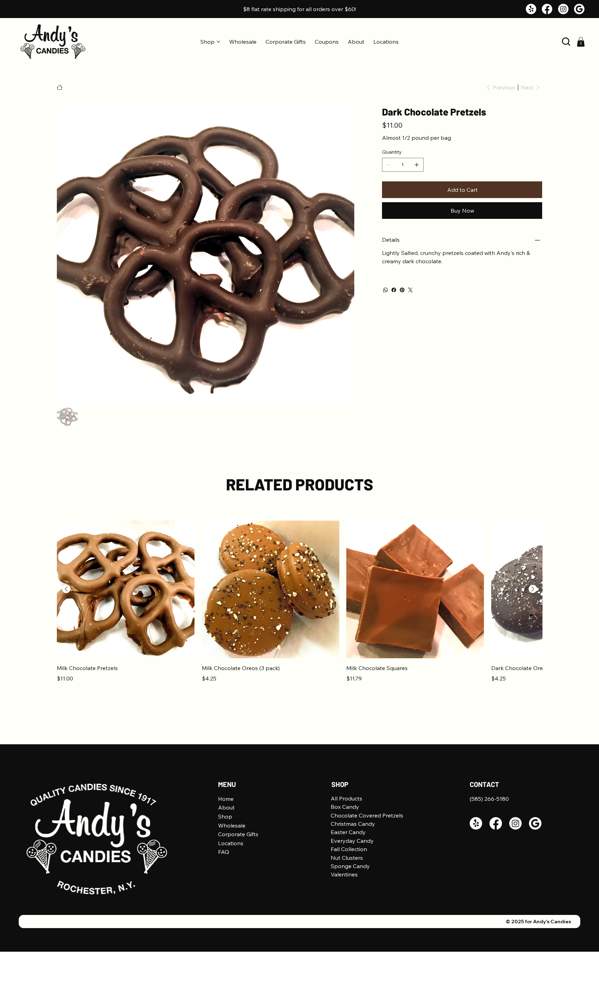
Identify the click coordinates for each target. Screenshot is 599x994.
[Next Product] (533, 589)
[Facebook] (547, 9)
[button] (581, 41)
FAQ (223, 851)
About (226, 807)
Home (226, 798)
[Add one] (417, 165)
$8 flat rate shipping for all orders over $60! (299, 9)
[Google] (579, 9)
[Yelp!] (531, 9)
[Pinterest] (402, 289)
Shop (225, 816)
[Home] (59, 87)
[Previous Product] (66, 589)
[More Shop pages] (218, 41)
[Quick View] (125, 589)
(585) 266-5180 (489, 798)
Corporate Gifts (238, 834)
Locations (230, 843)
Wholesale (231, 825)
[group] (299, 606)
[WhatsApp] (385, 289)
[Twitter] (410, 289)
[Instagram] (563, 9)
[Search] (566, 41)
